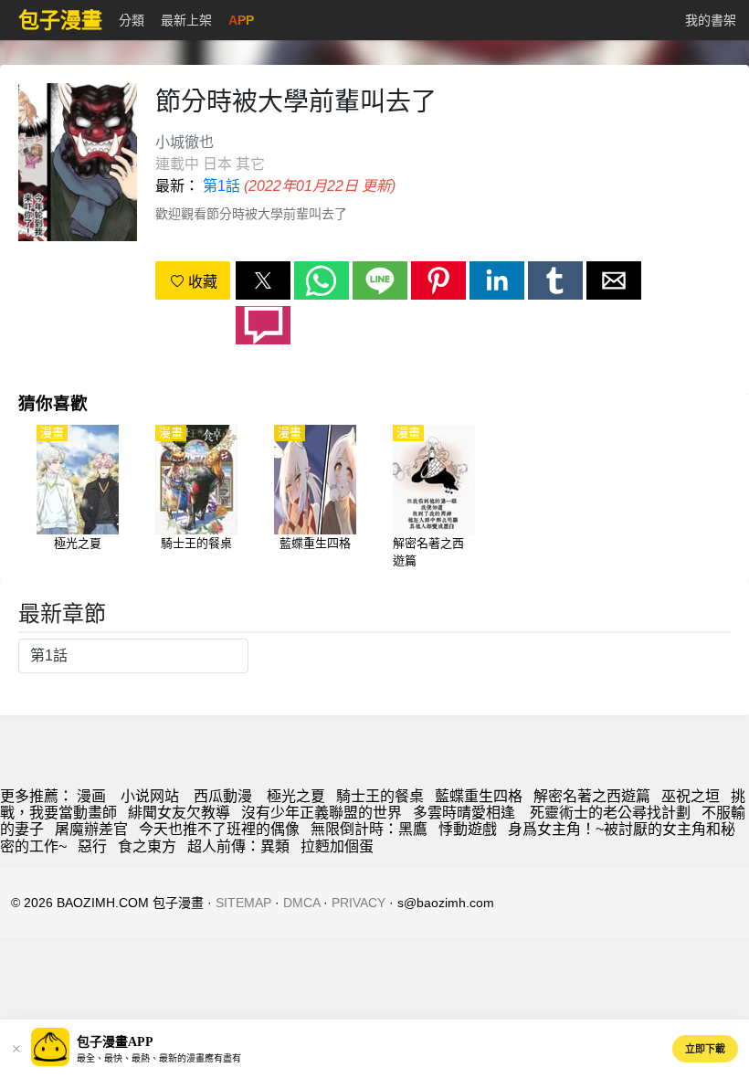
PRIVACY (358, 902)
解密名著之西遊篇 (591, 796)
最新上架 (186, 20)
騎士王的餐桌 (380, 796)
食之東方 (147, 846)
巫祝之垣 (690, 796)
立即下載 (705, 1048)
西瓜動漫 (223, 796)
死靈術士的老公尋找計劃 (610, 812)
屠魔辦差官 (91, 829)
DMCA (301, 902)
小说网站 (150, 796)
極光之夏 (296, 796)
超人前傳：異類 (238, 846)
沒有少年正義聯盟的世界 (321, 812)
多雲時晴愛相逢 (466, 812)
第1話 (221, 186)
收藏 (201, 282)
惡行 (92, 846)
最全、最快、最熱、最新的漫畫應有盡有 (159, 1058)
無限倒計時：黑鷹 (369, 829)
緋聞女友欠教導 (179, 812)
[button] (263, 280)
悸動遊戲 (467, 829)
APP (241, 20)
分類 (131, 20)
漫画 (91, 796)
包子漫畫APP (115, 1042)
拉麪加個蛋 (337, 846)
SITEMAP (243, 902)
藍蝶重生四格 (478, 796)
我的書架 (710, 20)
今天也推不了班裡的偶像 (219, 829)
